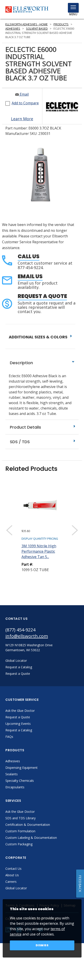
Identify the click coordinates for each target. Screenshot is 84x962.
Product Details (25, 427)
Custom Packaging (18, 844)
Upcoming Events (18, 723)
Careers (11, 881)
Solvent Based (37, 29)
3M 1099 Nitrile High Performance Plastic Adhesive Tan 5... (39, 551)
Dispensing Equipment (21, 767)
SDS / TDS (19, 442)
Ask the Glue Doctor (20, 710)
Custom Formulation (20, 831)
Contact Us (13, 868)
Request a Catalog (18, 730)
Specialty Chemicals (19, 780)
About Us (12, 875)
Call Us (28, 256)
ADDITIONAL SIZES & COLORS (38, 337)
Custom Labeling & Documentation (31, 837)
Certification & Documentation (27, 824)
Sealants (11, 774)
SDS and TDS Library (20, 818)
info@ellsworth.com (26, 636)
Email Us (30, 276)
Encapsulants (14, 787)
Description (21, 363)
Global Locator (16, 888)
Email (24, 94)
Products (61, 24)
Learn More (22, 118)
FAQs (9, 736)
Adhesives (12, 29)
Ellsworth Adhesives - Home (26, 24)
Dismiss (42, 945)
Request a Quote (42, 296)
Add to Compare (25, 103)
